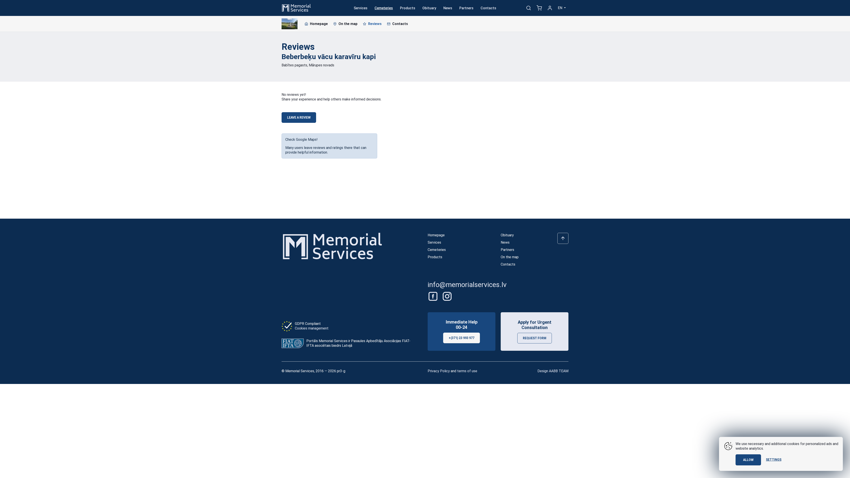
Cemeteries (384, 8)
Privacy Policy (439, 371)
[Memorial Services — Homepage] (296, 7)
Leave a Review (299, 117)
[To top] (562, 238)
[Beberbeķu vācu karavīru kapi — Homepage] (290, 23)
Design (552, 371)
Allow (748, 460)
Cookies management (311, 328)
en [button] (560, 8)
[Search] (528, 8)
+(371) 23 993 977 (461, 338)
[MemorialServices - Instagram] (447, 296)
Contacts (488, 8)
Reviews (375, 24)
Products (407, 8)
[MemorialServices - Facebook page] (433, 296)
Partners (466, 8)
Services (360, 8)
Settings (773, 459)
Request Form (534, 338)
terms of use (467, 371)
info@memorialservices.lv (467, 284)
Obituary (429, 8)
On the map (347, 24)
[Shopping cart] (539, 8)
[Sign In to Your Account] (550, 8)
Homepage (319, 24)
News (447, 8)
